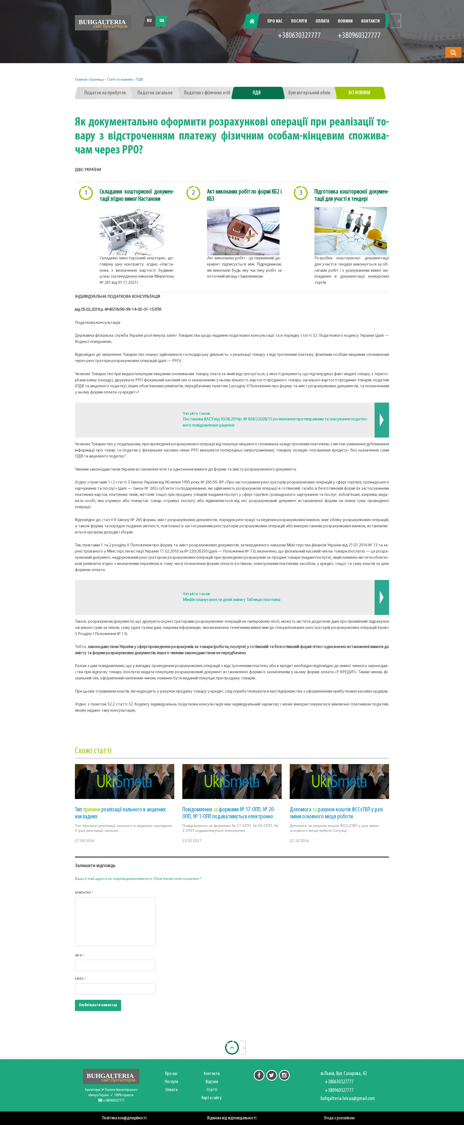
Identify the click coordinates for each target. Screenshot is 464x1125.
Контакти (370, 21)
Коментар (84, 892)
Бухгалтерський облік (309, 93)
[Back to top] (232, 1048)
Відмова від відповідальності (231, 1118)
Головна (255, 21)
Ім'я (79, 955)
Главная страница (89, 80)
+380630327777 (299, 36)
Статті (211, 1089)
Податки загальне (155, 93)
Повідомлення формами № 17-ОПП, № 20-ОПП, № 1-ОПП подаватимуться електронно (228, 813)
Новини (345, 21)
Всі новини (359, 93)
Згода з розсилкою (339, 1118)
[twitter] (271, 1075)
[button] (453, 52)
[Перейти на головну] (103, 22)
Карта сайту (212, 1098)
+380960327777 (359, 36)
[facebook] (259, 1075)
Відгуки (212, 1081)
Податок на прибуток (105, 93)
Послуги (299, 21)
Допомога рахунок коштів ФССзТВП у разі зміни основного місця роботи (336, 813)
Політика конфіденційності (124, 1118)
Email (81, 978)
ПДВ (139, 80)
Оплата (322, 21)
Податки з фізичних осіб (207, 93)
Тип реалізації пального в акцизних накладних (120, 813)
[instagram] (284, 1075)
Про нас (274, 21)
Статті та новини (120, 80)
